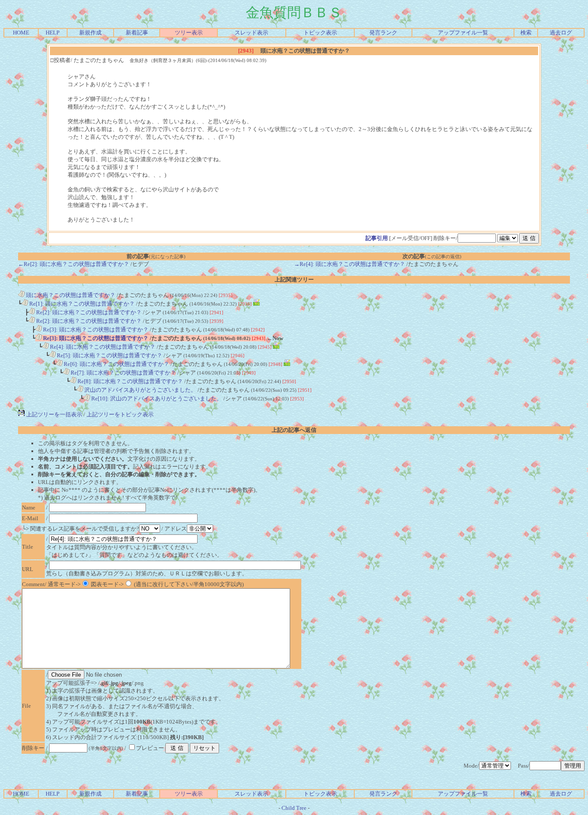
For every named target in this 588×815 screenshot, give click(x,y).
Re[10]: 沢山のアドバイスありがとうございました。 (156, 398)
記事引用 (376, 238)
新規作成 (90, 32)
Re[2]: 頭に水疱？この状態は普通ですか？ (88, 312)
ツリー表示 (189, 32)
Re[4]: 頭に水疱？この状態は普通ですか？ (102, 346)
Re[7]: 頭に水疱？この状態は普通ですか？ (122, 372)
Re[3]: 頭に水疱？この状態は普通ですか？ (95, 329)
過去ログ (561, 32)
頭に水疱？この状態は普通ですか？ (70, 295)
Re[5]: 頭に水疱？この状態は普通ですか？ (109, 355)
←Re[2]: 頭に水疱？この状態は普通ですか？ (73, 264)
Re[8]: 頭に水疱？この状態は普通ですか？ (129, 381)
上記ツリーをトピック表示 (120, 414)
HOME (21, 32)
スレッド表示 (251, 32)
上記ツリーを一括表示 (53, 414)
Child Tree (294, 808)
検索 (526, 32)
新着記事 (137, 32)
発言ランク (383, 32)
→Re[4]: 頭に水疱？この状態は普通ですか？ (349, 264)
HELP (52, 32)
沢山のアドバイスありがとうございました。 (139, 390)
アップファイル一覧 (463, 32)
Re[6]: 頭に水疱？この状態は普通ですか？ (115, 364)
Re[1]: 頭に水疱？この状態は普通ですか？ (81, 303)
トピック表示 (320, 32)
